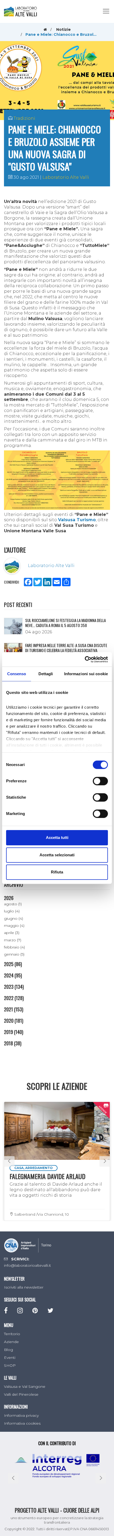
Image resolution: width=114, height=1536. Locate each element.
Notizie (63, 29)
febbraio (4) (14, 947)
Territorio (12, 1334)
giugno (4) (13, 918)
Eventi (9, 1357)
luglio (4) (12, 911)
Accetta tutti (57, 837)
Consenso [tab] (16, 674)
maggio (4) (14, 925)
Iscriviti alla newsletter (23, 1287)
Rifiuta (57, 872)
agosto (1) (13, 904)
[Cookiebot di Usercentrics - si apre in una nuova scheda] (85, 659)
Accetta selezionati (57, 855)
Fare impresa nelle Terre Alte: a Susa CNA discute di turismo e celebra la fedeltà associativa (66, 647)
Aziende (11, 1342)
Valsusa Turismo (77, 519)
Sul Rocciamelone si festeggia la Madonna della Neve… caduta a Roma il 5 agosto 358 (65, 622)
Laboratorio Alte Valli (65, 177)
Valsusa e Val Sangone (24, 1386)
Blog (8, 1349)
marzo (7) (12, 940)
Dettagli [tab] (45, 674)
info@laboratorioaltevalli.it (27, 1265)
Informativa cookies (22, 1423)
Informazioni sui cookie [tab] (86, 674)
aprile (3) (11, 932)
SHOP (10, 1365)
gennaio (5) (14, 954)
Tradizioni (24, 118)
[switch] (100, 781)
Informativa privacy (21, 1415)
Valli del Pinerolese (21, 1394)
